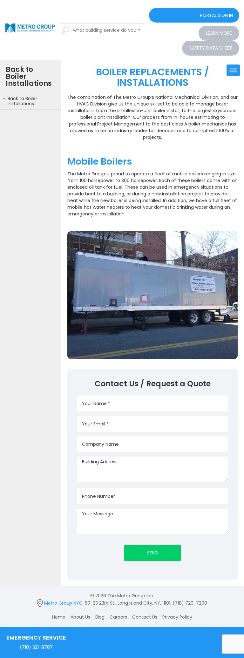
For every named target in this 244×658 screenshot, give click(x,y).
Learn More (219, 33)
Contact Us (144, 617)
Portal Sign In (216, 15)
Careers (118, 617)
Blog (100, 617)
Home (58, 617)
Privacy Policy (177, 617)
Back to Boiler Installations (22, 100)
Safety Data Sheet (210, 48)
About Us (80, 617)
